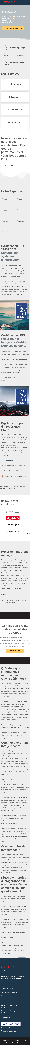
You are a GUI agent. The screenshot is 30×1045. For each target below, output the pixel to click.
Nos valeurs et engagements (9, 996)
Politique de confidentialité (6, 1039)
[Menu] (27, 3)
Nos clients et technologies (9, 992)
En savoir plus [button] (9, 460)
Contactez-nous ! (15, 650)
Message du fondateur (7, 988)
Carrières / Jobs (25, 1039)
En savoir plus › (9, 165)
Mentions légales (17, 1039)
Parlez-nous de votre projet (13, 28)
